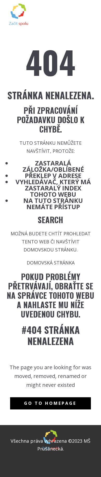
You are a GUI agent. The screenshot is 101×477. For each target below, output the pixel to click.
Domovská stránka (51, 263)
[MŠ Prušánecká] (18, 14)
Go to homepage (50, 403)
